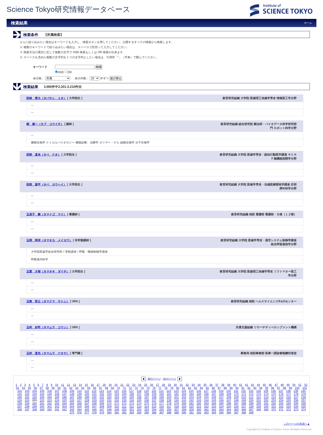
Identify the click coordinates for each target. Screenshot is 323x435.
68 (106, 388)
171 (243, 394)
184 (49, 397)
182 (34, 397)
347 (102, 409)
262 (49, 403)
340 (49, 409)
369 (266, 409)
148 (72, 394)
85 (207, 388)
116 (124, 391)
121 (161, 391)
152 (102, 394)
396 (229, 412)
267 (87, 403)
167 (214, 394)
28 (163, 384)
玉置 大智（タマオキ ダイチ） (47, 271)
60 (59, 388)
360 (199, 409)
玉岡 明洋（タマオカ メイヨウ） (49, 240)
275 (146, 403)
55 (29, 388)
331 (273, 406)
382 (124, 412)
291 (266, 403)
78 (165, 388)
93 (254, 388)
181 (27, 397)
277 (161, 403)
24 (139, 384)
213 (266, 397)
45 (264, 384)
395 (221, 412)
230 (102, 400)
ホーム (308, 22)
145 (49, 394)
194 (124, 397)
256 (296, 400)
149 (79, 394)
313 (139, 406)
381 (116, 412)
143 (34, 394)
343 (72, 409)
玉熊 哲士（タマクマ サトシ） (47, 301)
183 (42, 397)
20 (116, 384)
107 (57, 391)
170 (236, 394)
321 (199, 406)
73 (136, 388)
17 (98, 384)
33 (193, 384)
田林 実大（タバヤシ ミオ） (46, 98)
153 (109, 394)
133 (251, 391)
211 (251, 397)
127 (206, 391)
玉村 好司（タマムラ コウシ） (47, 327)
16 (92, 384)
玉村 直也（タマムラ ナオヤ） (47, 353)
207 (221, 397)
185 (57, 397)
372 (288, 409)
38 (222, 384)
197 (146, 397)
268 (94, 403)
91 (243, 388)
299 (34, 406)
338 (34, 409)
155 (124, 394)
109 (72, 391)
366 (243, 409)
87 (219, 388)
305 (79, 406)
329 (258, 406)
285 (221, 403)
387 (161, 412)
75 (148, 388)
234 (131, 400)
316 (161, 406)
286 (229, 403)
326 (236, 406)
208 (229, 397)
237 (154, 400)
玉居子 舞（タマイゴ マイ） (46, 214)
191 (102, 397)
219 (19, 400)
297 (19, 406)
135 (266, 391)
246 (221, 400)
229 (94, 400)
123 (176, 391)
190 (94, 397)
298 (27, 406)
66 (94, 388)
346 (94, 409)
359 (191, 409)
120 (154, 391)
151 (94, 394)
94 (260, 388)
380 (109, 412)
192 (109, 397)
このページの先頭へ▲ (296, 423)
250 (251, 400)
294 (288, 403)
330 (266, 406)
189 (87, 397)
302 (57, 406)
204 (199, 397)
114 (109, 391)
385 (146, 412)
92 (248, 388)
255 (288, 400)
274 (139, 403)
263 (57, 403)
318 (176, 406)
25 (145, 384)
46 (270, 384)
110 (79, 391)
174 (266, 394)
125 (191, 391)
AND (61, 72)
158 (146, 394)
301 (49, 406)
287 (236, 403)
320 (191, 406)
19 (110, 384)
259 (27, 403)
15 (86, 384)
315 (154, 406)
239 (169, 400)
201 (176, 397)
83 (195, 388)
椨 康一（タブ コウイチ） (45, 124)
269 (102, 403)
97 (278, 388)
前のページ (154, 378)
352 (139, 409)
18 (104, 384)
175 (273, 394)
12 (68, 384)
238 (161, 400)
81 (183, 388)
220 (27, 400)
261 (42, 403)
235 (139, 400)
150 (87, 394)
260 (34, 403)
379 (102, 412)
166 (206, 394)
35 (205, 384)
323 (214, 406)
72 (130, 388)
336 (19, 409)
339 (42, 409)
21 (121, 384)
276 (154, 403)
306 (87, 406)
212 (258, 397)
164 (191, 394)
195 (131, 397)
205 (206, 397)
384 (139, 412)
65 (88, 388)
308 (102, 406)
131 (236, 391)
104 (34, 391)
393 (206, 412)
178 (296, 394)
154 (116, 394)
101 (304, 388)
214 (273, 397)
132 (243, 391)
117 (131, 391)
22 (127, 384)
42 (246, 384)
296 (303, 403)
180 (19, 397)
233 (124, 400)
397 (236, 412)
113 (101, 391)
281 (191, 403)
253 (273, 400)
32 (187, 384)
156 (131, 394)
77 (160, 388)
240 (176, 400)
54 (23, 388)
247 (229, 400)
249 (243, 400)
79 (171, 388)
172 (251, 394)
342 (64, 409)
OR (69, 72)
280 (184, 403)
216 (288, 397)
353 (146, 409)
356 (169, 409)
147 (64, 394)
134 (258, 391)
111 (87, 391)
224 (57, 400)
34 (199, 384)
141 (19, 394)
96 (272, 388)
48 (282, 384)
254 (281, 400)
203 (191, 397)
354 (154, 409)
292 (273, 403)
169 (229, 394)
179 (303, 394)
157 (139, 394)
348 (109, 409)
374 (303, 409)
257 (303, 400)
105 (42, 391)
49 (288, 384)
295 (296, 403)
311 (124, 406)
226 (72, 400)
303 (64, 406)
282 (199, 403)
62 (71, 388)
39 (228, 384)
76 (154, 388)
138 (288, 391)
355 (161, 409)
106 (49, 391)
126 (198, 391)
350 (124, 409)
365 (236, 409)
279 (176, 403)
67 (100, 388)
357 (176, 409)
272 (124, 403)
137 (281, 391)
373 (296, 409)
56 (35, 388)
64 (82, 388)
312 (131, 406)
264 (64, 403)
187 (72, 397)
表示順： (39, 78)
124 (183, 391)
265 (72, 403)
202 (184, 397)
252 (266, 400)
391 (191, 412)
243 (199, 400)
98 (284, 388)
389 (176, 412)
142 (27, 394)
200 (169, 397)
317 (169, 406)
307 (94, 406)
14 (80, 384)
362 (214, 409)
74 (142, 388)
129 (221, 391)
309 (109, 406)
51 (299, 384)
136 (273, 391)
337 (27, 409)
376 (79, 412)
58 (47, 388)
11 (62, 384)
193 (116, 397)
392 (199, 412)
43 (252, 384)
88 (225, 388)
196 (139, 397)
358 (184, 409)
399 (251, 412)
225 (64, 400)
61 (65, 388)
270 (109, 403)
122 (169, 391)
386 (154, 412)
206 (214, 397)
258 (19, 403)
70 (118, 388)
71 (124, 388)
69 (112, 388)
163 (184, 394)
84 (201, 388)
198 (154, 397)
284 (214, 403)
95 (266, 388)
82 (189, 388)
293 (281, 403)
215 (281, 397)
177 (288, 394)
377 (87, 412)
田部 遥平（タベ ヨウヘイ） (46, 184)
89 (231, 388)
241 (184, 400)
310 (116, 406)
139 (296, 391)
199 (161, 397)
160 (161, 394)
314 (146, 406)
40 (234, 384)
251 (258, 400)
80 (177, 388)
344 (79, 409)
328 (251, 406)
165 (199, 394)
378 (94, 412)
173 (258, 394)
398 (243, 412)
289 (251, 403)
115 (116, 391)
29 (169, 384)
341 (57, 409)
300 (42, 406)
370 (273, 409)
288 (243, 403)
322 (206, 406)
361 (206, 409)
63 (76, 388)
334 (296, 406)
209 (236, 397)
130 (228, 391)
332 (281, 406)
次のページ (169, 378)
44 (258, 384)
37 (216, 384)
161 (169, 394)
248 (236, 400)
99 (290, 388)
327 (243, 406)
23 (133, 384)
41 (240, 384)
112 (94, 391)
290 (258, 403)
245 (214, 400)
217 (296, 397)
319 (184, 406)
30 (175, 384)
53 (17, 388)
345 (87, 409)
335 (303, 406)
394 (214, 412)
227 (79, 400)
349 (116, 409)
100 (297, 388)
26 (151, 384)
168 (221, 394)
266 (79, 403)
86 (213, 388)
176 (281, 394)
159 (154, 394)
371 (281, 409)
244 (206, 400)
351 (131, 409)
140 (303, 391)
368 (258, 409)
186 (64, 397)
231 (109, 400)
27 (157, 384)
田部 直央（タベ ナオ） (43, 154)
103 (27, 391)
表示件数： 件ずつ (92, 78)
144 (42, 394)
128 (213, 391)
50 (294, 384)
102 (19, 391)
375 (72, 412)
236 (146, 400)
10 (56, 384)
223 (49, 400)
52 (305, 384)
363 (221, 409)
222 (42, 400)
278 (169, 403)
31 (181, 384)
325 (229, 406)
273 (131, 403)
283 (206, 403)
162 (176, 394)
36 (210, 384)
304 (72, 406)
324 (221, 406)
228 (87, 400)
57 (41, 388)
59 (53, 388)
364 (229, 409)
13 (74, 384)
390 (184, 412)
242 (191, 400)
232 (116, 400)
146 (57, 394)
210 (243, 397)
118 (139, 391)
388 (169, 412)
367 (251, 409)
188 (79, 397)
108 (64, 391)
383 (131, 412)
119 (146, 391)
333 (288, 406)
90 (237, 388)
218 (303, 397)
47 (276, 384)
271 (116, 403)
